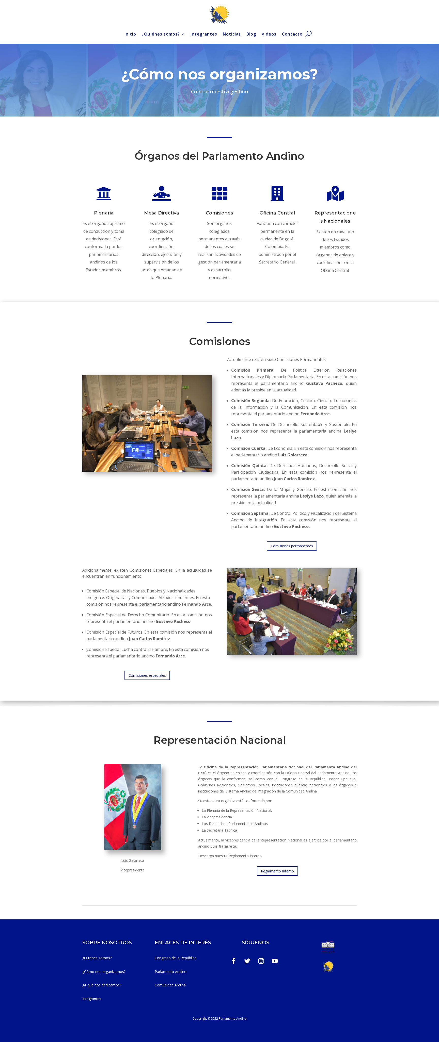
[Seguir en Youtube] (275, 961)
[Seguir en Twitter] (247, 961)
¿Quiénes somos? (161, 34)
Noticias (232, 34)
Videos (269, 34)
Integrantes (204, 34)
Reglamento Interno (277, 871)
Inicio (130, 34)
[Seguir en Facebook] (233, 961)
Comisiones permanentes (292, 545)
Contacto (292, 34)
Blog (251, 34)
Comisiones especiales (147, 675)
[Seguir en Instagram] (261, 961)
